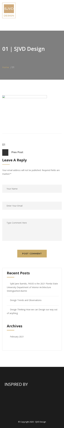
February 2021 (17, 336)
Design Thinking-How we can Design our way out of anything (32, 311)
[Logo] (9, 10)
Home (5, 67)
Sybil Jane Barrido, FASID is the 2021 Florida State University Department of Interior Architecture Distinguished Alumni (32, 287)
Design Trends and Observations (26, 300)
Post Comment (32, 253)
